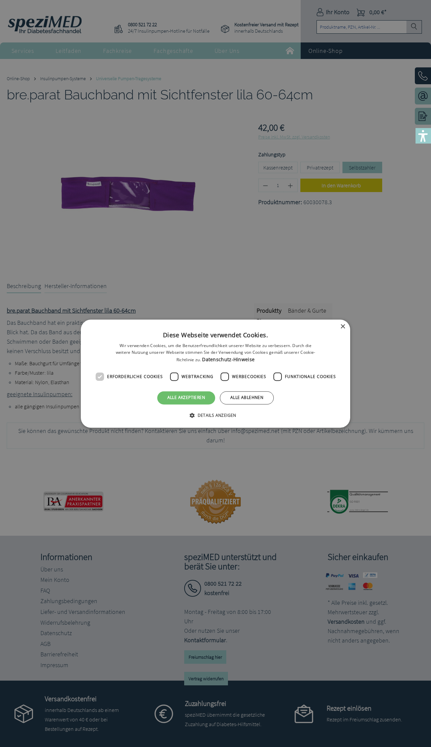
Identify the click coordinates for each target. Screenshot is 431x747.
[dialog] (215, 373)
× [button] (342, 326)
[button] (215, 415)
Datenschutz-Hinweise (228, 359)
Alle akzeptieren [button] (186, 398)
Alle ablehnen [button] (246, 398)
